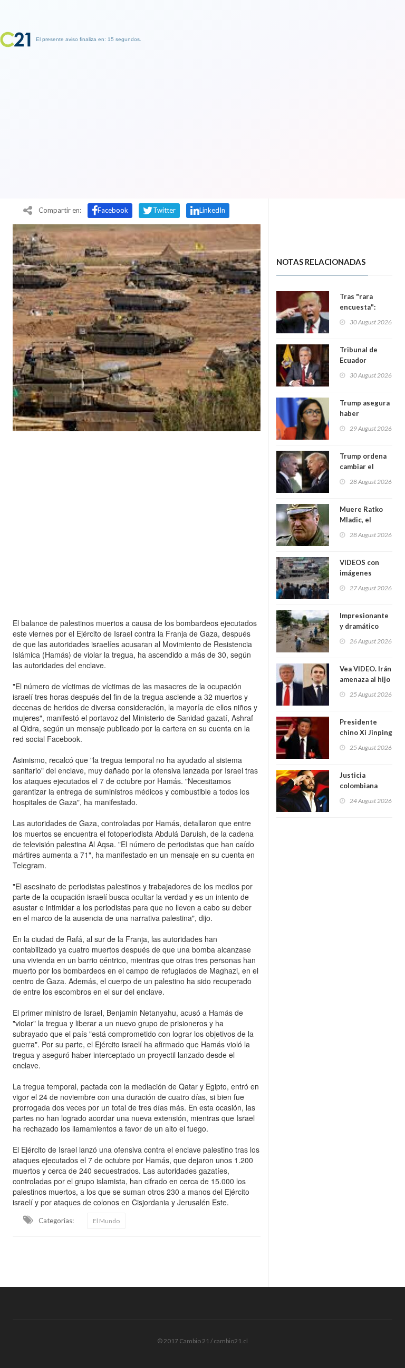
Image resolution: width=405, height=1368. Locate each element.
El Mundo (106, 1221)
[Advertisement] (137, 522)
